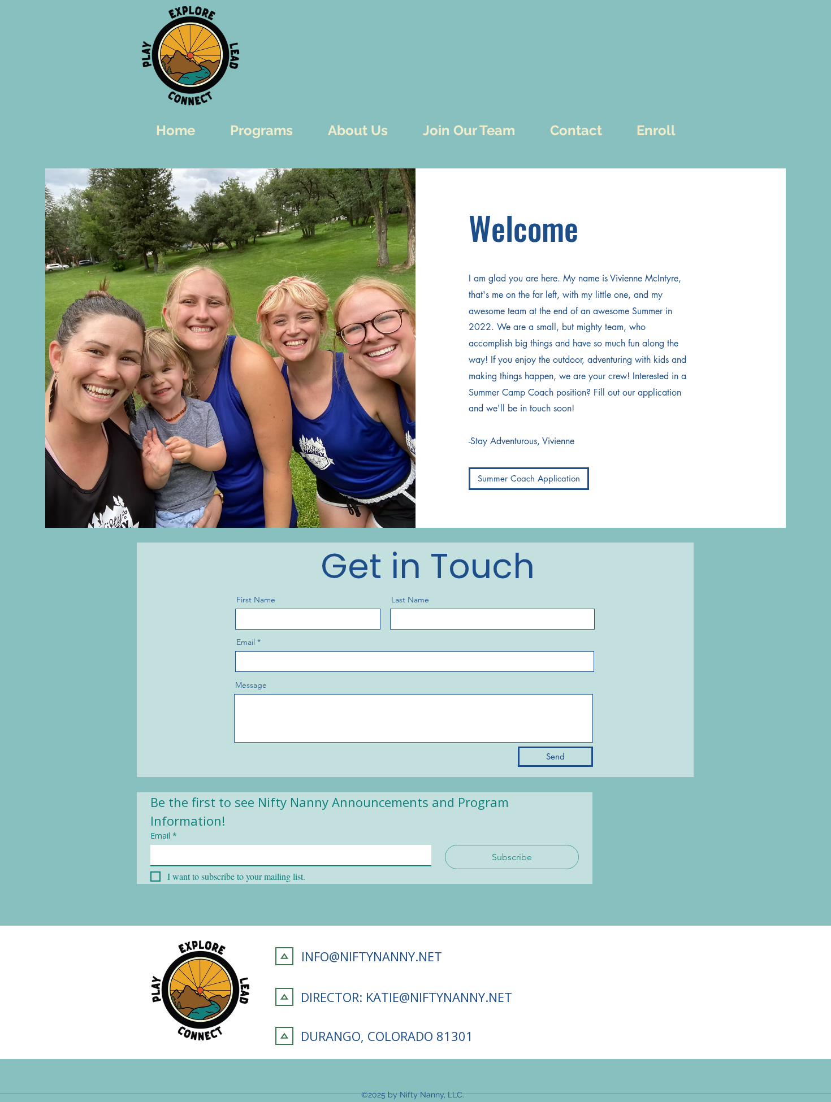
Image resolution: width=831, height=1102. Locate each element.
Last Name (410, 600)
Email (245, 642)
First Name (255, 600)
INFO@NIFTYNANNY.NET (371, 956)
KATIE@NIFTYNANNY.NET (439, 996)
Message (251, 685)
